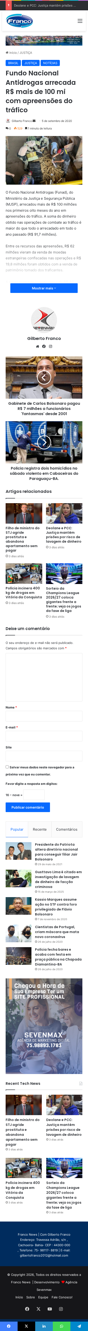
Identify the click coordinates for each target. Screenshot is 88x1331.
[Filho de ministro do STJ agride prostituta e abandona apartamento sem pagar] (24, 513)
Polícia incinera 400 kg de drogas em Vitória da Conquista (24, 592)
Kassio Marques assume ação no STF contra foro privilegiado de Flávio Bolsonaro (56, 907)
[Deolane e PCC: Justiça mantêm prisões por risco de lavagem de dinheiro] (64, 513)
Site (9, 747)
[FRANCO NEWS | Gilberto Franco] (22, 21)
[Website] (37, 346)
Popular (17, 829)
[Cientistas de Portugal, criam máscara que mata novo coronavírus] (18, 933)
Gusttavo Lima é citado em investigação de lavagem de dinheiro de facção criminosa (58, 879)
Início (12, 52)
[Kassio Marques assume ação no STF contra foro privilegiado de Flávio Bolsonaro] (18, 906)
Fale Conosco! (62, 1297)
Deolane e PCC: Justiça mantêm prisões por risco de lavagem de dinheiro (63, 535)
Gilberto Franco (22, 121)
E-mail (12, 727)
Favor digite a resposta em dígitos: (31, 784)
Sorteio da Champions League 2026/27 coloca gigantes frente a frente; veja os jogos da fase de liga (63, 599)
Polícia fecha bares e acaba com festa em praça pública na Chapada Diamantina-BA (58, 957)
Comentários (66, 829)
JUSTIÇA (25, 52)
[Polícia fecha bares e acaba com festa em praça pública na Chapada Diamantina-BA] (18, 956)
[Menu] (80, 22)
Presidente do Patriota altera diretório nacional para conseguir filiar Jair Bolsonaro (56, 852)
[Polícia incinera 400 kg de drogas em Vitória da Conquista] (24, 573)
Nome (11, 707)
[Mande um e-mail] (34, 121)
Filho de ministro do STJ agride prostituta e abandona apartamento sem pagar (23, 539)
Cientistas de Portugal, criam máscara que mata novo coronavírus (57, 932)
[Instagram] (51, 346)
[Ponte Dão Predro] (44, 40)
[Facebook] (44, 346)
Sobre (30, 1297)
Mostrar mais (43, 288)
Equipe (43, 1297)
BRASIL (13, 63)
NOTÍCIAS (50, 63)
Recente (40, 829)
